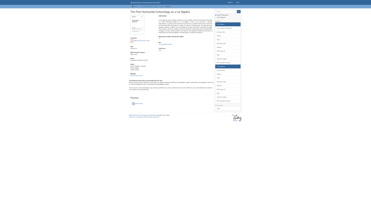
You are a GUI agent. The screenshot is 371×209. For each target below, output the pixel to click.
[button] (230, 2)
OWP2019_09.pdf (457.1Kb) (141, 41)
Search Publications (222, 15)
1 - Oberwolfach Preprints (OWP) (149, 6)
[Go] (239, 11)
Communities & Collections (224, 28)
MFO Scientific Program (223, 62)
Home (135, 6)
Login (218, 108)
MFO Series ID (221, 51)
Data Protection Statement (151, 117)
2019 (162, 6)
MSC (218, 55)
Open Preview (139, 103)
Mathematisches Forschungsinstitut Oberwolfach (142, 115)
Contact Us (132, 117)
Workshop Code (221, 43)
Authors (219, 36)
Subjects (219, 47)
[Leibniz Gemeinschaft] (236, 118)
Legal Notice (139, 117)
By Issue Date (221, 32)
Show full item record (136, 75)
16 (159, 38)
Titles (218, 40)
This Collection (221, 17)
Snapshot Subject (222, 59)
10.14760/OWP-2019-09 (165, 44)
